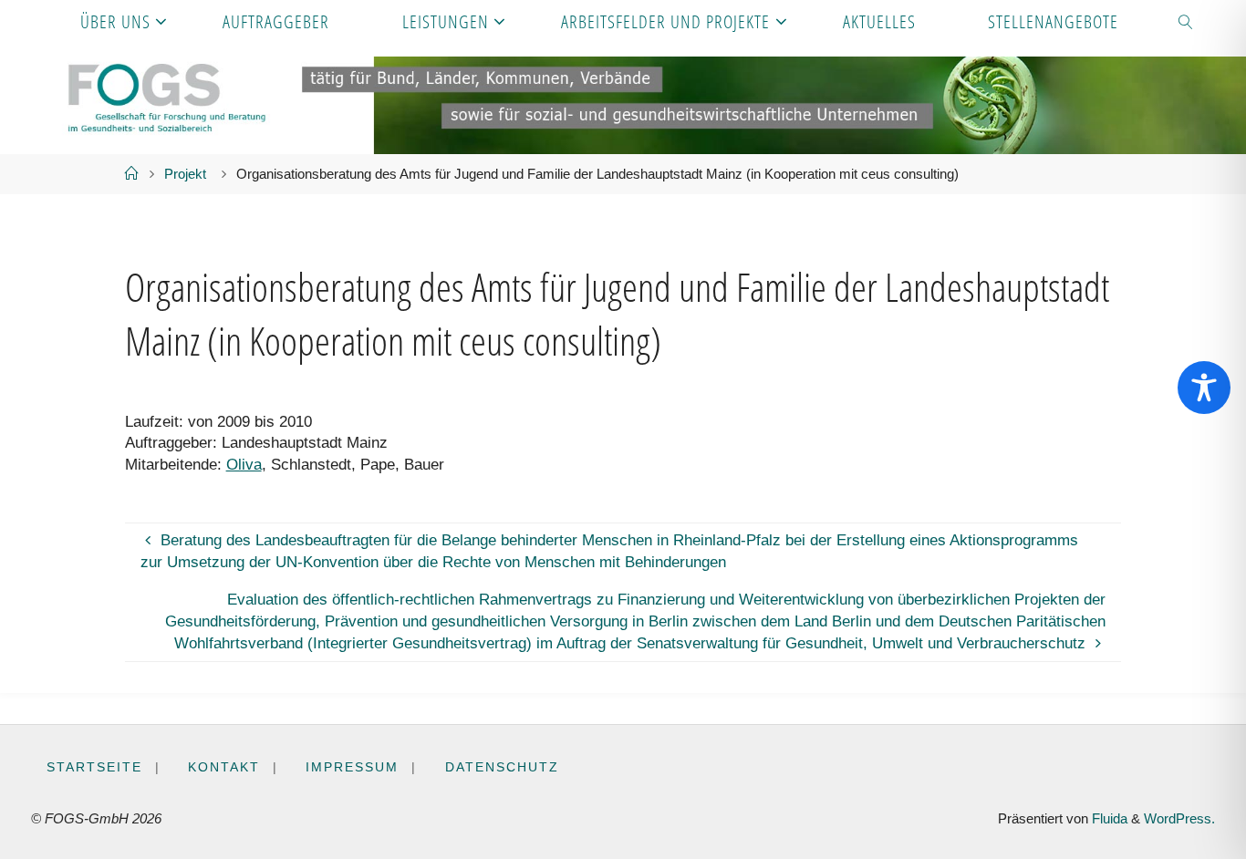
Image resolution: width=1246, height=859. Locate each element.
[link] (1186, 20)
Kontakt (224, 767)
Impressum (352, 767)
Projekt (185, 173)
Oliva (244, 464)
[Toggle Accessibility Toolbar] (1204, 387)
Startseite (94, 767)
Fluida (1107, 818)
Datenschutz (502, 767)
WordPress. (1179, 818)
